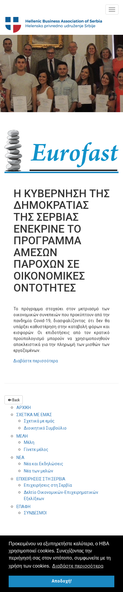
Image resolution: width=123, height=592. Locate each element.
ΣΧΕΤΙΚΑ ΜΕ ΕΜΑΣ (34, 414)
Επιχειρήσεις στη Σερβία (48, 485)
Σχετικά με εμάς (39, 421)
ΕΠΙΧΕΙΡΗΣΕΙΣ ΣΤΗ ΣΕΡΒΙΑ (40, 479)
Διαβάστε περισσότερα (35, 360)
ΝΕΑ (20, 457)
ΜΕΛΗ (22, 436)
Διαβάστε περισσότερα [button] (77, 566)
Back (15, 399)
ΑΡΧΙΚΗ (23, 407)
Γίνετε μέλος (36, 449)
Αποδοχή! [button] (62, 581)
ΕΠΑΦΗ (23, 506)
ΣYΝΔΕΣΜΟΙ (35, 512)
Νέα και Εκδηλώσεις (43, 463)
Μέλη (29, 442)
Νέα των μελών (38, 471)
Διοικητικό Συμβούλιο (45, 428)
